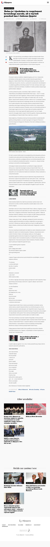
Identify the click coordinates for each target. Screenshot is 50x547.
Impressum (5, 526)
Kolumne (20, 525)
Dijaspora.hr (34, 18)
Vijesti (4, 525)
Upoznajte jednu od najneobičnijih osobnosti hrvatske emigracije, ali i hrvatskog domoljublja (28, 193)
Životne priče (43, 18)
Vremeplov (28, 525)
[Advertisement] (25, 455)
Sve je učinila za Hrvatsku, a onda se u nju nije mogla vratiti (29, 338)
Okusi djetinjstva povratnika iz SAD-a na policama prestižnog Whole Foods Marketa (35, 488)
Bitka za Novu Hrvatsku (34, 416)
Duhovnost (37, 525)
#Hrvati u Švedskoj (34, 389)
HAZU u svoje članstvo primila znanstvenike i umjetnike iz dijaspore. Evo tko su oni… (13, 441)
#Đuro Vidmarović (23, 389)
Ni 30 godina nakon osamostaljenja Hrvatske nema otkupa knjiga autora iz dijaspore (29, 71)
